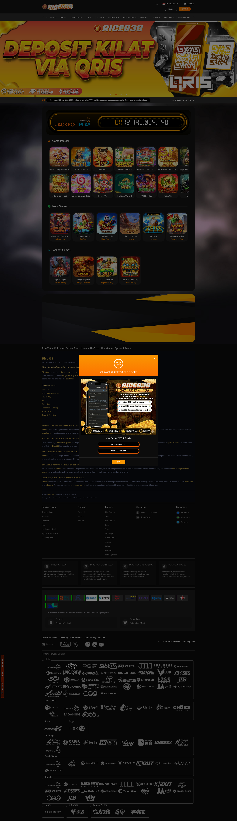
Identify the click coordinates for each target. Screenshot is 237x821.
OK (118, 462)
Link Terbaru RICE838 (118, 444)
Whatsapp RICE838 (118, 451)
